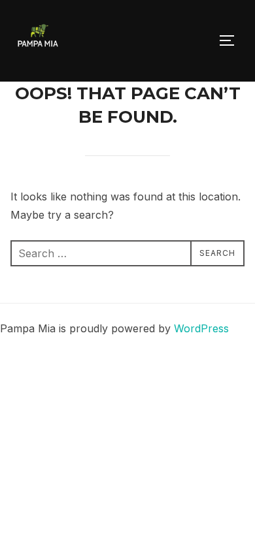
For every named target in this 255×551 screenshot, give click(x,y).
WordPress (201, 328)
